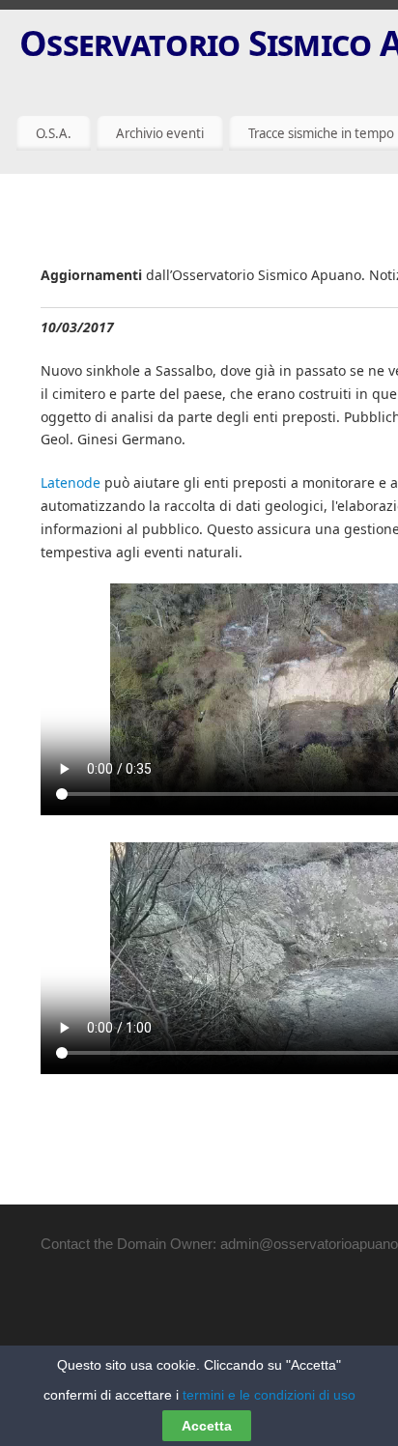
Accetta (207, 1425)
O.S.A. (53, 133)
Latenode (70, 482)
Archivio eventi (160, 133)
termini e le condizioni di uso (269, 1395)
